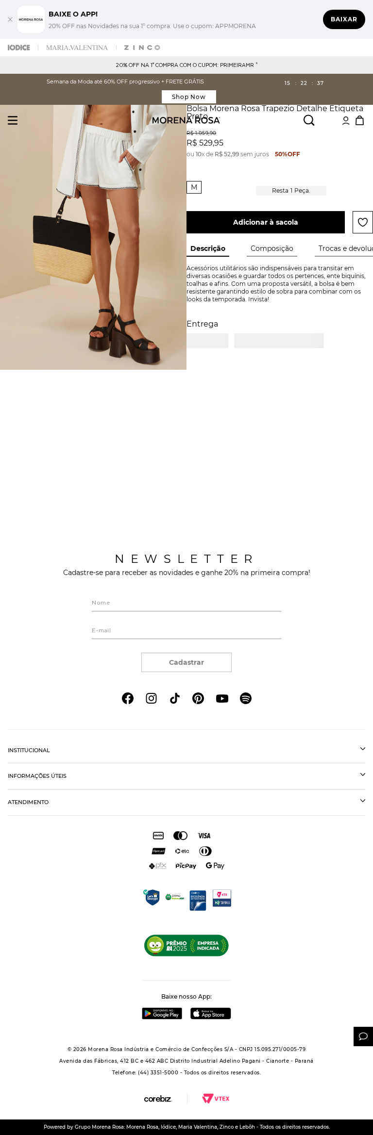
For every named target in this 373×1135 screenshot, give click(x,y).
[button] (194, 187)
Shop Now (189, 96)
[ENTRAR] (346, 120)
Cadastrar (186, 662)
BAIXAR (344, 19)
